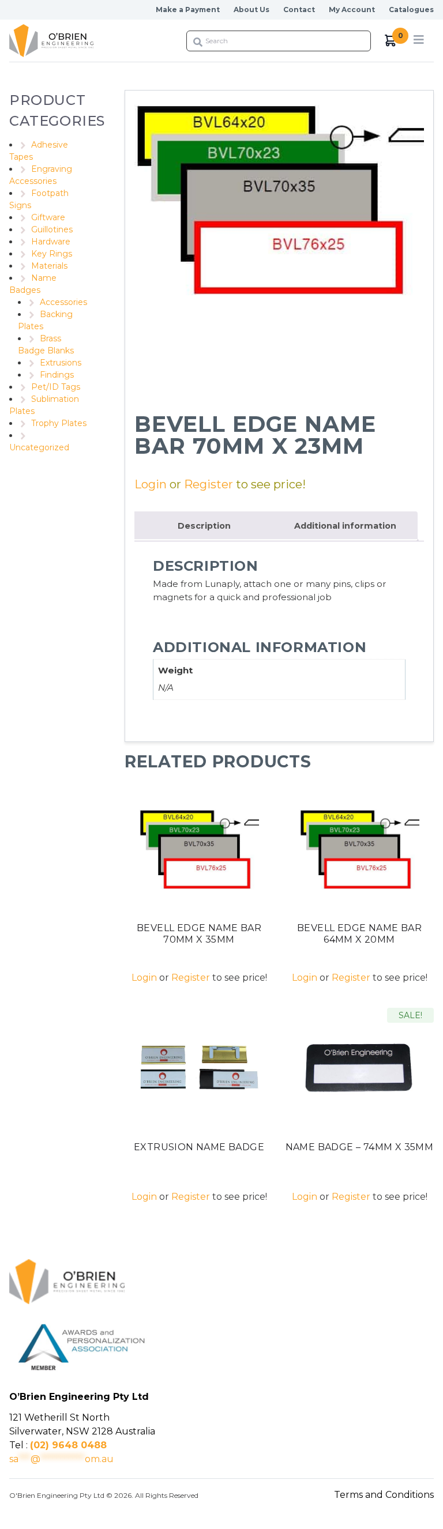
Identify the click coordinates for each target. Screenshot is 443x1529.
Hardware (50, 241)
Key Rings (51, 253)
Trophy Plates (59, 423)
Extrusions (60, 362)
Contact (299, 9)
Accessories (63, 302)
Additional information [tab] (345, 526)
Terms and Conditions (384, 1494)
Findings (57, 375)
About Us (251, 9)
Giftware (48, 217)
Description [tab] (204, 526)
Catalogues (411, 9)
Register (208, 484)
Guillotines (52, 229)
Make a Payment (188, 9)
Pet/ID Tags (55, 387)
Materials (49, 266)
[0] (391, 41)
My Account (352, 9)
